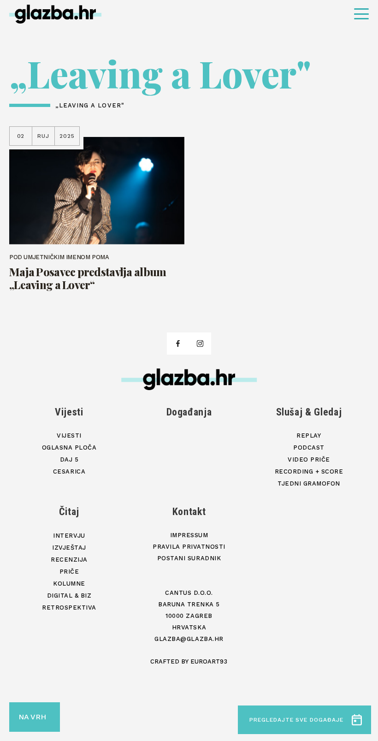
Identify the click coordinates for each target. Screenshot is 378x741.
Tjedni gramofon (309, 483)
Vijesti (69, 412)
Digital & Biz (69, 595)
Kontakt (189, 511)
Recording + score (309, 471)
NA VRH (32, 716)
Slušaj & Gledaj (309, 412)
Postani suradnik (189, 558)
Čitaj (69, 511)
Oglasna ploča (69, 447)
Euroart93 (208, 661)
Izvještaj (69, 547)
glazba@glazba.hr (188, 638)
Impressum (189, 535)
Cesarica (69, 471)
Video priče (309, 459)
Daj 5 (69, 459)
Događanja (189, 412)
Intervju (69, 535)
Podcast (309, 447)
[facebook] (178, 343)
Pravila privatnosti (189, 546)
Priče (69, 571)
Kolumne (69, 583)
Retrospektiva (69, 607)
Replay (308, 435)
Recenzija (69, 559)
